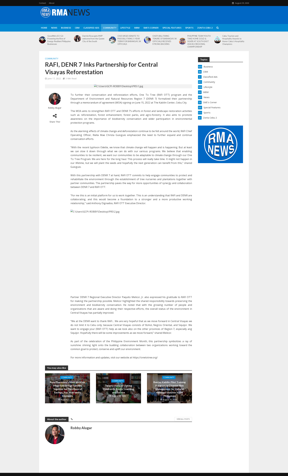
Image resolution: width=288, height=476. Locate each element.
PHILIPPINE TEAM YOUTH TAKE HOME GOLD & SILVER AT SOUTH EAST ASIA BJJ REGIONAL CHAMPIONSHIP (199, 41)
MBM (137, 27)
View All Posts (183, 419)
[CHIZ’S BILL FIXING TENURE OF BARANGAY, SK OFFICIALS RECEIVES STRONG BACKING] (147, 39)
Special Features (171, 27)
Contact (42, 3)
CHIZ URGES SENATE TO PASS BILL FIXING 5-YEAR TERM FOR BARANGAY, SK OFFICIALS (129, 40)
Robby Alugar (55, 107)
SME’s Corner (151, 27)
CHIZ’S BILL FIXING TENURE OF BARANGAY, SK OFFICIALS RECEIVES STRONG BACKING (164, 40)
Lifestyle (125, 27)
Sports (189, 27)
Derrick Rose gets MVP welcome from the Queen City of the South (93, 39)
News (54, 27)
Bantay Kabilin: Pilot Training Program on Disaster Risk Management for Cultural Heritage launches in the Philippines (169, 389)
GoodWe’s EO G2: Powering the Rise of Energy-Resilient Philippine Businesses (58, 40)
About (51, 3)
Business (66, 27)
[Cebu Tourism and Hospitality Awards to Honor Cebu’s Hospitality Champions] (217, 39)
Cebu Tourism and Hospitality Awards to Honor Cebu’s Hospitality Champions (233, 40)
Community (109, 27)
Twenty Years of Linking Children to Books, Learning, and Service (118, 389)
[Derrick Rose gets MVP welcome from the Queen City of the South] (77, 38)
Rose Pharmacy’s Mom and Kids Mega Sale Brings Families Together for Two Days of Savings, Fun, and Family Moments (67, 389)
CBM (77, 27)
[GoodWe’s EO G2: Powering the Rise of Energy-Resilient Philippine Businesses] (42, 39)
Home (44, 27)
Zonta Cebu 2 (205, 27)
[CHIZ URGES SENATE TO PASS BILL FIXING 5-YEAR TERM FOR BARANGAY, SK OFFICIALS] (112, 39)
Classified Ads (91, 27)
